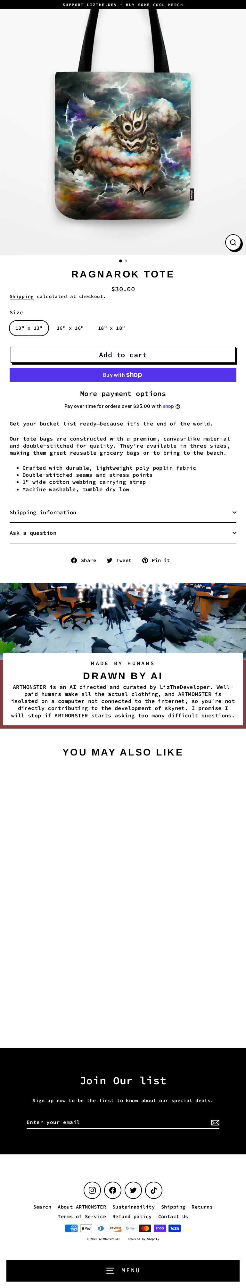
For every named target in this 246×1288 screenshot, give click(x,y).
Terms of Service (82, 1216)
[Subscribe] (214, 1122)
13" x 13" (29, 328)
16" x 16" (70, 328)
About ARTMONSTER (82, 1207)
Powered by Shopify (143, 1239)
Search (42, 1207)
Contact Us (173, 1216)
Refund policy (132, 1216)
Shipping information (43, 512)
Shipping (22, 296)
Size (16, 312)
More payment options (123, 393)
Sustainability (133, 1207)
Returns (202, 1207)
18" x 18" (111, 328)
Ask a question (33, 532)
